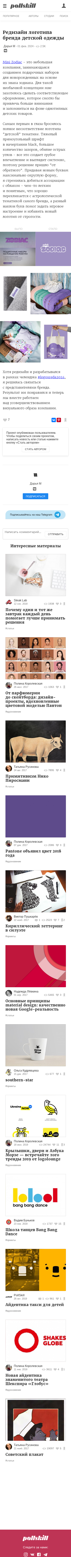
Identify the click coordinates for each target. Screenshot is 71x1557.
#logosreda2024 (51, 377)
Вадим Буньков (24, 1220)
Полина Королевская (28, 683)
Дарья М (9, 46)
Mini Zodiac (12, 62)
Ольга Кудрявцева (26, 1070)
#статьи (9, 628)
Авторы (33, 16)
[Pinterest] (59, 420)
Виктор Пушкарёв (26, 916)
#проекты (10, 936)
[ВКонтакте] (54, 420)
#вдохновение (13, 711)
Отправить (55, 534)
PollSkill (19, 1295)
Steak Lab (20, 600)
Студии (49, 16)
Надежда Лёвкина (26, 991)
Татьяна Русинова (26, 766)
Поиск (64, 16)
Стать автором (35, 449)
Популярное (11, 16)
